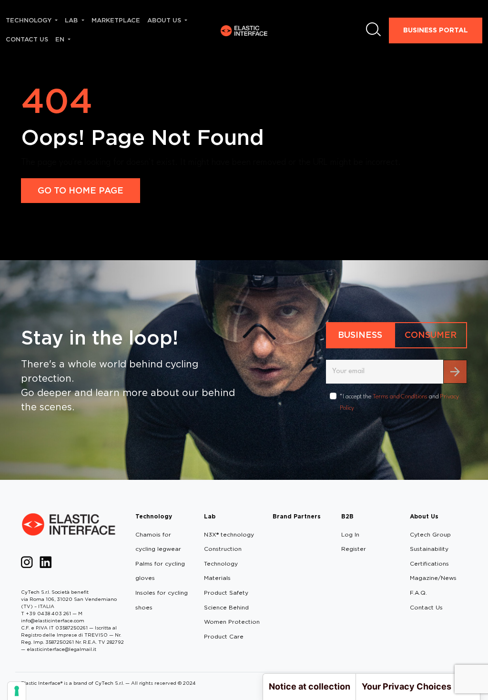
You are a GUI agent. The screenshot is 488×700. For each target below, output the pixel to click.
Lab (209, 516)
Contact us (27, 39)
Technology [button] (29, 20)
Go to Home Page (80, 190)
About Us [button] (165, 20)
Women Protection (232, 621)
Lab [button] (72, 20)
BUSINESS (360, 335)
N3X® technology (229, 534)
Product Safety (226, 592)
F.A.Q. (418, 592)
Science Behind (226, 607)
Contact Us (426, 607)
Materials (217, 577)
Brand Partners (297, 516)
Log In (350, 534)
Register (353, 548)
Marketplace (116, 20)
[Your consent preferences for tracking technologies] (17, 691)
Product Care (224, 636)
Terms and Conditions (400, 397)
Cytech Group (430, 534)
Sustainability (429, 548)
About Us (424, 516)
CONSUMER (431, 335)
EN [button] (60, 39)
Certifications (429, 563)
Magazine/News (433, 577)
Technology (153, 516)
